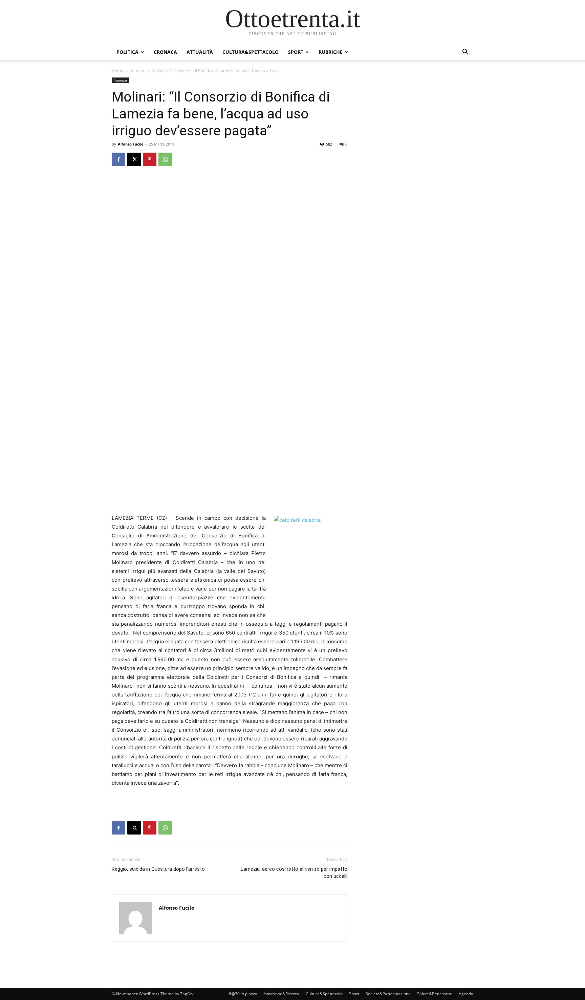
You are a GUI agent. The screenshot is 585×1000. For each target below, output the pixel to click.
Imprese (137, 70)
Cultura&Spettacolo (250, 52)
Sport (295, 52)
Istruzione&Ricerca (281, 994)
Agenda (466, 994)
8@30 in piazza (243, 994)
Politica (127, 52)
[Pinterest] (149, 159)
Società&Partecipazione (388, 994)
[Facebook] (118, 159)
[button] (465, 52)
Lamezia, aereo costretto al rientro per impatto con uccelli (294, 872)
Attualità (200, 52)
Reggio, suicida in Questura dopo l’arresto (158, 869)
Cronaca (165, 52)
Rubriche (331, 52)
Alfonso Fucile (131, 144)
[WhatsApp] (165, 159)
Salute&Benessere (434, 994)
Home (117, 70)
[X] (134, 159)
